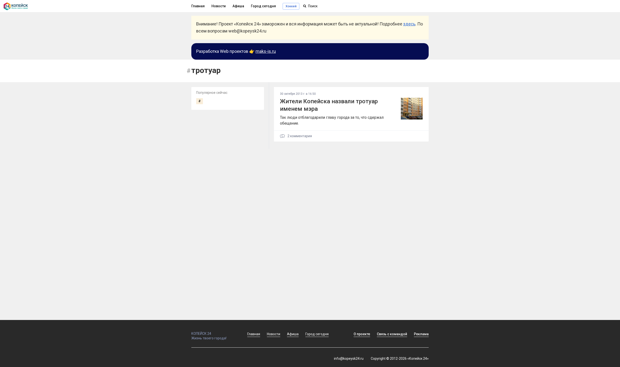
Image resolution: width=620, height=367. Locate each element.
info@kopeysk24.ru (349, 358)
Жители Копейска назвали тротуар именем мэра (329, 105)
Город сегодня (263, 6)
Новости (218, 6)
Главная (198, 6)
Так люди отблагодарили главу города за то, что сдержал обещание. (332, 120)
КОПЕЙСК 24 (201, 333)
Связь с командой (392, 334)
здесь (409, 23)
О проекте (362, 334)
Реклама (421, 334)
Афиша (238, 6)
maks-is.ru (266, 51)
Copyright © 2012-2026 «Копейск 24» (400, 358)
